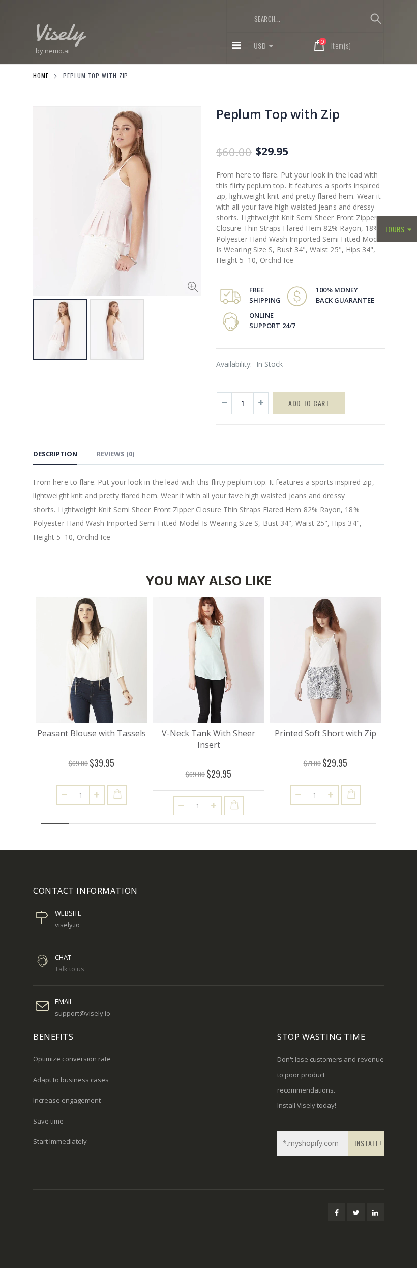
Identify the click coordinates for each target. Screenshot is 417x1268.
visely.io (67, 924)
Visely (58, 31)
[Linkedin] (375, 1212)
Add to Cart (309, 403)
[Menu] (236, 45)
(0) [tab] (115, 453)
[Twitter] (356, 1212)
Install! (367, 1143)
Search (375, 19)
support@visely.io (82, 1013)
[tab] (55, 455)
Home (41, 75)
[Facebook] (336, 1212)
